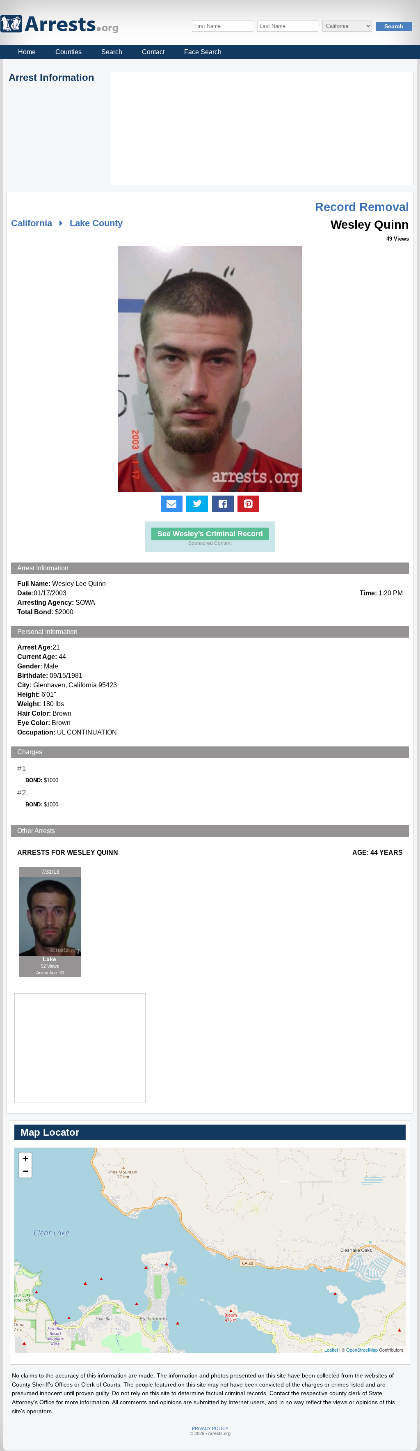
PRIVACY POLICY (210, 1428)
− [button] (25, 1171)
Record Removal (362, 207)
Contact (153, 51)
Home (27, 51)
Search (111, 51)
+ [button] (25, 1158)
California (31, 223)
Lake (50, 959)
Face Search (202, 51)
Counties (68, 51)
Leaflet (331, 1349)
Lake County (96, 223)
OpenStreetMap (362, 1349)
